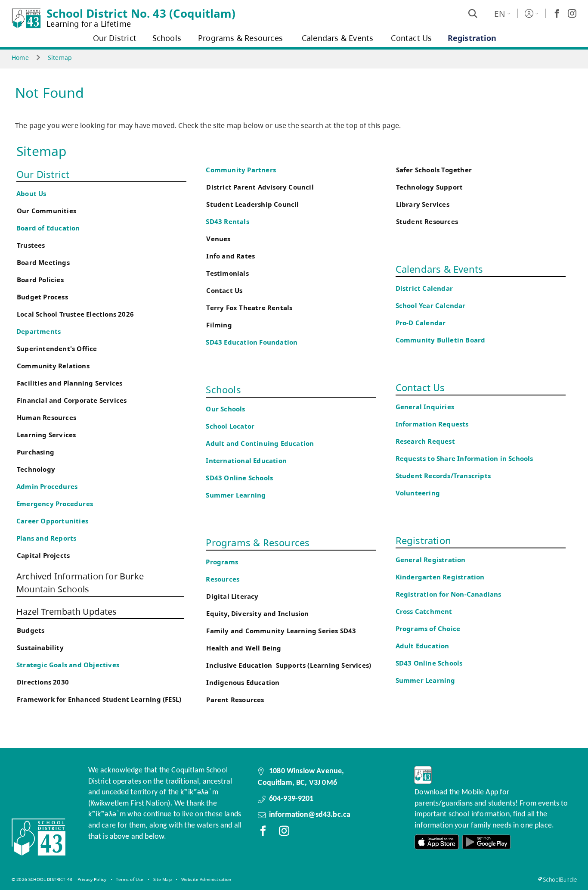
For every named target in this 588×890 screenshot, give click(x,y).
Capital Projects (43, 555)
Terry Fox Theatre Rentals (249, 307)
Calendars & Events (439, 268)
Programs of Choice (428, 628)
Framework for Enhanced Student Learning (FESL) (99, 699)
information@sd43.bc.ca (310, 814)
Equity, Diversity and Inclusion (257, 613)
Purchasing (35, 452)
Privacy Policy (91, 879)
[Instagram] (572, 13)
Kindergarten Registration (440, 577)
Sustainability (40, 647)
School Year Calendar (432, 305)
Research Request (425, 441)
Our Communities (46, 210)
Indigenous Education (242, 682)
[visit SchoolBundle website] (557, 879)
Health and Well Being (245, 648)
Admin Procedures (46, 486)
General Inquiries (425, 406)
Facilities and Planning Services (69, 383)
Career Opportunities (52, 521)
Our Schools (225, 409)
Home (20, 57)
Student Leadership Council (252, 204)
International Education (246, 460)
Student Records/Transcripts (443, 475)
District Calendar (424, 288)
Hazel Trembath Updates (66, 611)
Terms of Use (129, 879)
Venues (218, 238)
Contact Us (224, 290)
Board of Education (48, 228)
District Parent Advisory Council (259, 187)
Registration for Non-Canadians (448, 594)
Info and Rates (230, 256)
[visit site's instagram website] (284, 832)
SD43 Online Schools (239, 477)
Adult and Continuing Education (260, 443)
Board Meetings (43, 262)
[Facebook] (557, 13)
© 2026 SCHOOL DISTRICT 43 (42, 879)
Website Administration (206, 879)
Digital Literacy (232, 596)
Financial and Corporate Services (72, 400)
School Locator (230, 426)
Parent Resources (235, 699)
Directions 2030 (43, 682)
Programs (222, 561)
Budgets (30, 630)
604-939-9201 (291, 799)
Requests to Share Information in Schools (464, 458)
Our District (42, 174)
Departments (38, 331)
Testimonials (227, 273)
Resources (222, 579)
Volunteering (419, 493)
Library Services (422, 204)
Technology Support (429, 187)
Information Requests (434, 424)
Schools (223, 389)
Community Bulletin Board (441, 340)
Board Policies (40, 279)
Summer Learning (236, 495)
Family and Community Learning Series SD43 (281, 630)
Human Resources (46, 417)
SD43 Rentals (227, 221)
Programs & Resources (257, 542)
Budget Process (42, 297)
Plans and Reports (46, 538)
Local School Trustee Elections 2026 (75, 314)
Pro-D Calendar (421, 322)
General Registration (431, 559)
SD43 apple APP (437, 842)
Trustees (31, 245)
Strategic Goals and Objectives (67, 664)
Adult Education (422, 645)
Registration (423, 540)
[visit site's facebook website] (263, 832)
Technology (36, 469)
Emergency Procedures (54, 503)
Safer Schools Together (434, 169)
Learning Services (46, 434)
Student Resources (427, 221)
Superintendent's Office (57, 348)
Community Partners (241, 169)
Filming (219, 325)
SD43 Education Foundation (251, 342)
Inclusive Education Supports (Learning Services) (288, 665)
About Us (31, 193)
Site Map (162, 879)
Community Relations (53, 365)
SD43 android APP (486, 842)
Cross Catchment (424, 611)
